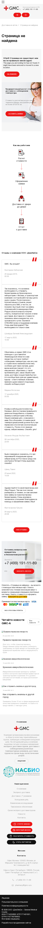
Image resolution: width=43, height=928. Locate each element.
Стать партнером (23, 842)
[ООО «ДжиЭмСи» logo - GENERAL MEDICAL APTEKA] (11, 8)
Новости (21, 814)
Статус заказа (26, 15)
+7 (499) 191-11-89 (30, 9)
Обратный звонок (23, 830)
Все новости (33, 622)
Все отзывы (21, 529)
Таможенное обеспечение (21, 807)
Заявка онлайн (17, 15)
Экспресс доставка (21, 792)
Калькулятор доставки (17, 597)
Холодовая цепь (21, 800)
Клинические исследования (21, 803)
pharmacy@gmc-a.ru (23, 885)
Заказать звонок (24, 571)
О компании (21, 789)
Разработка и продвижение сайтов (16, 923)
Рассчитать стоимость (23, 836)
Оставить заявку (15, 113)
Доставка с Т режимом (21, 796)
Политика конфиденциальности (15, 906)
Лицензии (21, 761)
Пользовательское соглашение (15, 902)
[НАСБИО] (21, 770)
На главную (12, 74)
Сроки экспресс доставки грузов (21, 810)
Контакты (21, 818)
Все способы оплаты (14, 610)
